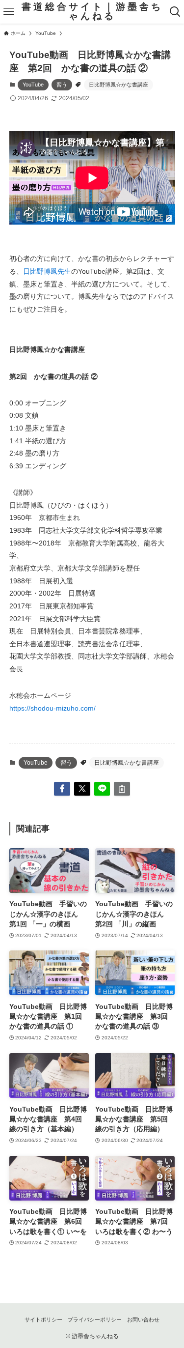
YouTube (33, 84)
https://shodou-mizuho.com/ (52, 708)
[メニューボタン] (9, 12)
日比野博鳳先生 (47, 271)
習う (61, 84)
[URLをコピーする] (122, 789)
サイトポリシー (43, 1319)
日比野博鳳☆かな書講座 (118, 84)
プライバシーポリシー (95, 1319)
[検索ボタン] (175, 12)
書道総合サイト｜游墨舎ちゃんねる (92, 11)
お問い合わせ (143, 1319)
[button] (62, 789)
